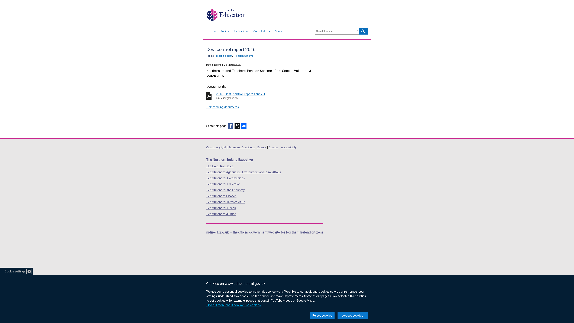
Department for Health (221, 208)
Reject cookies (322, 315)
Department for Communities (225, 178)
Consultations (261, 31)
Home (212, 31)
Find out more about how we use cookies (233, 305)
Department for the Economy (225, 190)
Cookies (273, 147)
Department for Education (223, 184)
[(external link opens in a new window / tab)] (230, 126)
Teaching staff (224, 55)
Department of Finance (221, 196)
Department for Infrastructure (225, 202)
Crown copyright (216, 147)
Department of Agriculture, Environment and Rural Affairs (243, 172)
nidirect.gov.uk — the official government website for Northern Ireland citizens (264, 232)
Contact (279, 31)
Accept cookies (352, 315)
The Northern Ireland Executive (229, 160)
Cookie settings (15, 271)
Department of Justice (221, 214)
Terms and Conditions (242, 147)
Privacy (261, 147)
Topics (225, 31)
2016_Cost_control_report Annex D (240, 96)
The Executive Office (219, 166)
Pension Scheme (244, 55)
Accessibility (288, 147)
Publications (241, 31)
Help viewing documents (222, 107)
